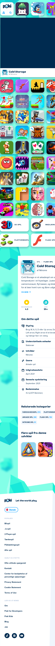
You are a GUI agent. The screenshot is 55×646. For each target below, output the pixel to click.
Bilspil (7, 524)
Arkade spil (29, 417)
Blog (7, 622)
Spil (38, 262)
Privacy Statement (13, 582)
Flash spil (48, 262)
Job (6, 627)
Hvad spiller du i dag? (10, 12)
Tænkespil (9, 540)
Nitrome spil (29, 422)
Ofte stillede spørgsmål (15, 563)
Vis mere (24, 292)
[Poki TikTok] (7, 635)
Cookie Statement (13, 588)
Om (6, 606)
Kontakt (8, 568)
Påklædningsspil (12, 545)
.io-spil (8, 529)
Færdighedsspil (31, 412)
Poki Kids (9, 616)
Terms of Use (10, 593)
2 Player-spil (10, 534)
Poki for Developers (13, 611)
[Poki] (7, 6)
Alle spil (8, 550)
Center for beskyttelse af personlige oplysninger (16, 575)
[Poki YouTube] (21, 635)
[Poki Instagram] (14, 635)
